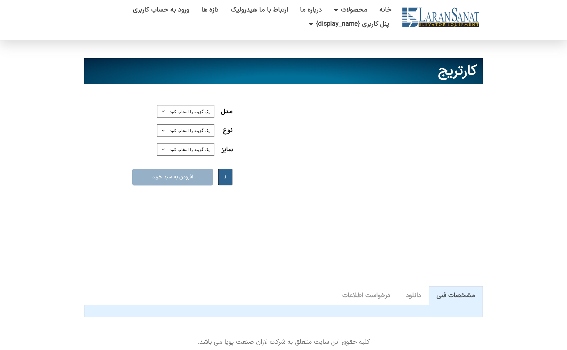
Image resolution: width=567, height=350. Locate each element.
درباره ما (311, 10)
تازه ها (210, 10)
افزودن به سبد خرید (172, 177)
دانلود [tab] (413, 295)
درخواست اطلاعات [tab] (366, 295)
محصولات (354, 10)
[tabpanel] (283, 311)
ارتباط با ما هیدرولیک (259, 10)
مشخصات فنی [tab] (455, 295)
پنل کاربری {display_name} (353, 24)
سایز (227, 149)
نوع (228, 130)
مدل (227, 111)
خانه (385, 10)
